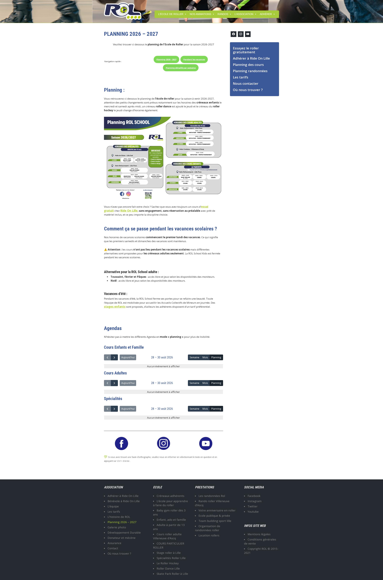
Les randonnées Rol (212, 496)
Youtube (253, 511)
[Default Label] (247, 34)
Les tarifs (240, 77)
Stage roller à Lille (169, 553)
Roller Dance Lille (168, 568)
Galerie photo (117, 527)
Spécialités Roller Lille (171, 558)
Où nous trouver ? (248, 89)
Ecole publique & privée (214, 515)
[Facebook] (233, 34)
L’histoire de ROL (119, 517)
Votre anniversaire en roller (217, 510)
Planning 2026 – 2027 (122, 522)
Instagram (255, 501)
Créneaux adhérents (170, 496)
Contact (113, 548)
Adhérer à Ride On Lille (251, 58)
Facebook (254, 496)
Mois (205, 357)
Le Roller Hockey (168, 563)
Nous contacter (245, 83)
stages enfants (115, 306)
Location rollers (209, 535)
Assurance (114, 543)
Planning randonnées (250, 71)
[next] (114, 357)
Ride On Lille (129, 210)
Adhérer (266, 14)
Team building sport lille (215, 521)
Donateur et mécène (122, 538)
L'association (244, 14)
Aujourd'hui (127, 357)
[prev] (107, 357)
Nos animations (200, 14)
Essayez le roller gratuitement (246, 50)
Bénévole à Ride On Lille (124, 501)
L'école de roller (170, 14)
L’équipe (113, 506)
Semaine (194, 357)
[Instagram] (240, 34)
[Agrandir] (219, 120)
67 (166, 59)
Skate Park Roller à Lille (172, 574)
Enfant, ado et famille (171, 519)
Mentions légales (259, 534)
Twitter (252, 506)
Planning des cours (248, 64)
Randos (223, 14)
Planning (216, 357)
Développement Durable (124, 532)
